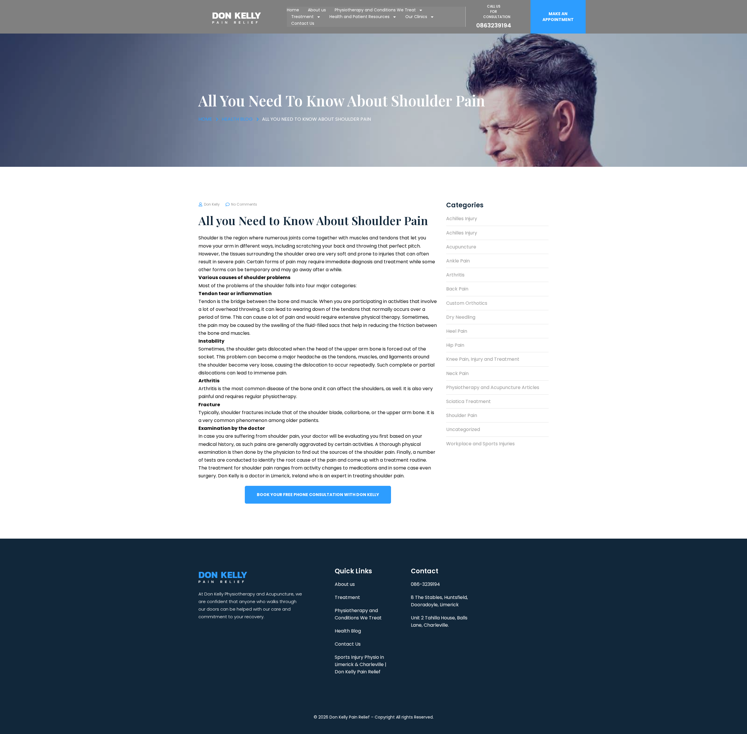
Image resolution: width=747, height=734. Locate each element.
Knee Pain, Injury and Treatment (482, 359)
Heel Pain (456, 331)
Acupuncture (461, 247)
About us (317, 10)
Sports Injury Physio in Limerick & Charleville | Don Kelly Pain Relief (360, 664)
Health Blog (348, 631)
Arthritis (455, 274)
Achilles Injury (461, 218)
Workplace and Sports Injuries (480, 443)
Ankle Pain (458, 260)
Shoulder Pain (461, 415)
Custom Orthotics (466, 303)
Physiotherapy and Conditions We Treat (375, 10)
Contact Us (302, 23)
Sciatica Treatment (468, 401)
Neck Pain (457, 373)
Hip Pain (455, 345)
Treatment (302, 17)
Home (293, 10)
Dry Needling (460, 317)
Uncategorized (463, 429)
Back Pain (457, 288)
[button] (558, 17)
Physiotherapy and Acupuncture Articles (492, 387)
